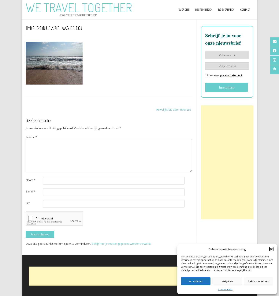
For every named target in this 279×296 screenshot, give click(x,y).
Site (28, 203)
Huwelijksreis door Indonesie (174, 109)
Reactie (31, 137)
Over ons (183, 9)
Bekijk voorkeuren (258, 281)
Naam (30, 180)
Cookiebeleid (225, 289)
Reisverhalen (226, 9)
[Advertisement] (227, 162)
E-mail (30, 191)
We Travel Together (79, 7)
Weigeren (227, 281)
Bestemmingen (203, 9)
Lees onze (225, 75)
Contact (245, 9)
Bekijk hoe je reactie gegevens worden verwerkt (121, 243)
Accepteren (196, 281)
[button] (271, 249)
